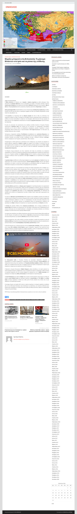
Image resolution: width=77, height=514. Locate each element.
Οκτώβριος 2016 (55, 454)
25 (55, 497)
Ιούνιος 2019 (54, 389)
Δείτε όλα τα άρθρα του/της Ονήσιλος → (22, 339)
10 (52, 492)
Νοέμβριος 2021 (55, 329)
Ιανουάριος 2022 (55, 325)
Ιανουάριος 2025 (55, 253)
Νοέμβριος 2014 (55, 475)
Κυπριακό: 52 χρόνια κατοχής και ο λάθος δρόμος (26, 317)
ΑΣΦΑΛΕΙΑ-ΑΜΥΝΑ (21, 49)
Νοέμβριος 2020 (55, 354)
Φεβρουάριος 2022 (56, 323)
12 (58, 492)
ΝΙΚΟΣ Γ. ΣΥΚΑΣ (56, 186)
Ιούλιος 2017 (54, 436)
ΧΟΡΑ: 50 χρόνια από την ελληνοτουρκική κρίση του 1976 (11, 318)
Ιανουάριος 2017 (55, 448)
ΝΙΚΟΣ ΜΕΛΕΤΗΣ (56, 195)
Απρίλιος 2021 (55, 344)
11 (55, 492)
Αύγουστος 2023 (55, 288)
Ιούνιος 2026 (54, 219)
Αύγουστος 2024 (55, 264)
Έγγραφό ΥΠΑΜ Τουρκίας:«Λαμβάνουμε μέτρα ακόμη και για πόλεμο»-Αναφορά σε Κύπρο (40, 319)
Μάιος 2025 (54, 245)
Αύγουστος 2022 (55, 311)
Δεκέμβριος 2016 (55, 450)
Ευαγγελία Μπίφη (13, 299)
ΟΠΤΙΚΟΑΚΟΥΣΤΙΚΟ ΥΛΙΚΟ (58, 49)
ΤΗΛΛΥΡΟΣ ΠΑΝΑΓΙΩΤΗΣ (58, 172)
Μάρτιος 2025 (55, 249)
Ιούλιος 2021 (54, 337)
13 (61, 492)
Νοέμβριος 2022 (55, 305)
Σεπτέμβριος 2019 (56, 383)
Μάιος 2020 (54, 366)
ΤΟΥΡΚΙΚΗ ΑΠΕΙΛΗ (41, 49)
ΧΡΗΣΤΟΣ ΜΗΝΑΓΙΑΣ (57, 166)
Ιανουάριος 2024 (55, 278)
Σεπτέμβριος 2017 (56, 432)
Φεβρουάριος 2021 (56, 348)
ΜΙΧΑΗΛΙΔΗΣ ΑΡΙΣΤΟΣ (58, 119)
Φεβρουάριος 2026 (56, 227)
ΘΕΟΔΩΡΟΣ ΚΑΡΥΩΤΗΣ (58, 135)
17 (52, 495)
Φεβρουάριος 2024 (56, 276)
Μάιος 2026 (54, 221)
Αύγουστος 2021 (55, 335)
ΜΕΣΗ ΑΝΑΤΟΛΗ (27, 299)
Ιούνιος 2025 (54, 243)
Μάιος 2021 (54, 342)
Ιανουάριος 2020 (55, 374)
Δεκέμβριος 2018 (55, 401)
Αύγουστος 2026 (55, 215)
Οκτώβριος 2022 (55, 307)
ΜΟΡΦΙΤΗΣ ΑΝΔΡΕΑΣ (58, 133)
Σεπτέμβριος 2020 (56, 358)
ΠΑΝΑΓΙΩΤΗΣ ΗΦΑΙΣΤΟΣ (58, 137)
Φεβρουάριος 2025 (56, 251)
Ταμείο (28, 52)
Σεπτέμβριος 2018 (56, 407)
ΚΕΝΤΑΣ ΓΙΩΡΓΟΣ (57, 162)
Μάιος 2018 (54, 415)
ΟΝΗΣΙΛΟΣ (11, 6)
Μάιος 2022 (54, 317)
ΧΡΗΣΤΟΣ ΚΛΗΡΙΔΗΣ (57, 168)
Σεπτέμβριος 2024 (56, 262)
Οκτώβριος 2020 (55, 356)
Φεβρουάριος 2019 (56, 397)
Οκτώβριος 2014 (55, 477)
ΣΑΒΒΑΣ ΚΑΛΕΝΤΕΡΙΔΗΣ (58, 139)
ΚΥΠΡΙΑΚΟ (13, 49)
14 (64, 492)
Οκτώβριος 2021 (55, 331)
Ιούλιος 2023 (54, 290)
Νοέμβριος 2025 (55, 233)
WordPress (66, 512)
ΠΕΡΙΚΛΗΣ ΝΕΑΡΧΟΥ (57, 143)
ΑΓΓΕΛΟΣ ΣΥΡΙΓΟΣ (57, 182)
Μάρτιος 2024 (55, 274)
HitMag (70, 512)
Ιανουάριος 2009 (55, 479)
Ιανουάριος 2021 (55, 350)
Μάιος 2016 (54, 464)
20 (61, 495)
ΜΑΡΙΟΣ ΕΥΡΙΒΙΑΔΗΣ (57, 125)
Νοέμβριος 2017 (55, 428)
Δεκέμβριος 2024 (55, 256)
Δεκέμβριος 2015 (55, 473)
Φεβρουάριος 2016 (56, 471)
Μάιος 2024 (54, 270)
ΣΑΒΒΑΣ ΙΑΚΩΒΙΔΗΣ (57, 113)
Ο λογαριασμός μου (36, 52)
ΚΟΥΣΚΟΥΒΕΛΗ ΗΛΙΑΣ (58, 127)
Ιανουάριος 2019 (55, 399)
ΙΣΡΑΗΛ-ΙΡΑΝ (21, 299)
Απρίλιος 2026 (55, 223)
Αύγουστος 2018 (55, 409)
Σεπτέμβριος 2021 (56, 333)
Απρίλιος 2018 (55, 417)
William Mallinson (56, 180)
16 (70, 492)
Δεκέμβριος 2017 (55, 426)
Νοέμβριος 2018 (55, 403)
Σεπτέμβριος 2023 (56, 286)
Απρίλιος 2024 (55, 272)
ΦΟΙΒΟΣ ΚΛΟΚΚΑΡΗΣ (58, 100)
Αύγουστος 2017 (55, 434)
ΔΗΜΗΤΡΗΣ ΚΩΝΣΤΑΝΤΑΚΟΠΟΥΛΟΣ (61, 131)
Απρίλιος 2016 (55, 466)
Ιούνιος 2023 (54, 292)
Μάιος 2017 (54, 440)
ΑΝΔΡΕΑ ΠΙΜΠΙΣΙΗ (57, 160)
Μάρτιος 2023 (55, 296)
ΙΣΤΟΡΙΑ (49, 49)
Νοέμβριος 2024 (55, 258)
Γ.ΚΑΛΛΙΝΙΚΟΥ (56, 170)
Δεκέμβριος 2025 (55, 231)
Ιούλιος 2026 (54, 217)
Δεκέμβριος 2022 (55, 303)
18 (55, 495)
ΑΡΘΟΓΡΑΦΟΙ (8, 52)
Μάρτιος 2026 (55, 225)
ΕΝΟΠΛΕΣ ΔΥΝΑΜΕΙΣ (31, 49)
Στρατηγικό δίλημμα (35, 299)
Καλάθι (23, 52)
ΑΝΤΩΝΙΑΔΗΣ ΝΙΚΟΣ (57, 174)
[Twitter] (8, 296)
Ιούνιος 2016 (54, 462)
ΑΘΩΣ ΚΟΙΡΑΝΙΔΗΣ (57, 190)
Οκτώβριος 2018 (55, 405)
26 (58, 497)
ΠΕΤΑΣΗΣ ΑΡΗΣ (56, 109)
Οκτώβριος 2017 (55, 430)
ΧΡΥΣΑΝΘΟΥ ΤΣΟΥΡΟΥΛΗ (59, 158)
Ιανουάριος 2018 (55, 423)
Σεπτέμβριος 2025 (56, 237)
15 (67, 492)
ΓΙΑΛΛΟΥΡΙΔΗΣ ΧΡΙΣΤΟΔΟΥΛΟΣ (60, 123)
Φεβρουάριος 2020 (56, 372)
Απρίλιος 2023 (55, 294)
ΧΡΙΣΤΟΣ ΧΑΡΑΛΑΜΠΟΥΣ (58, 141)
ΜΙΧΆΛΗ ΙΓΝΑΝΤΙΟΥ (57, 152)
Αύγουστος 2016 (55, 458)
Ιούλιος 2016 (54, 460)
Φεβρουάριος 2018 (56, 421)
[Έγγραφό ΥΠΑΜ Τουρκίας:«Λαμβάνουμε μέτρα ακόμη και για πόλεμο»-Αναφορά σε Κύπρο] (42, 310)
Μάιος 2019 (54, 391)
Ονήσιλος (19, 63)
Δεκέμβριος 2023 (55, 280)
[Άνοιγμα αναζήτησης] (71, 50)
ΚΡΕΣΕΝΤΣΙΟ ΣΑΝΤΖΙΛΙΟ (58, 149)
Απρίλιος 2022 (55, 319)
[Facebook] (6, 296)
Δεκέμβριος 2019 (55, 376)
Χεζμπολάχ (42, 299)
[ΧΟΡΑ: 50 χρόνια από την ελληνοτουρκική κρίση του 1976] (12, 310)
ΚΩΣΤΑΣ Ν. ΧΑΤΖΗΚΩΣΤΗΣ (59, 104)
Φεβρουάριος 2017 (56, 446)
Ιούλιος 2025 (54, 241)
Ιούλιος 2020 (54, 362)
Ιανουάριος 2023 (55, 301)
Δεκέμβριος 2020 (55, 352)
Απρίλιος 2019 (55, 393)
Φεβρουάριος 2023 (56, 299)
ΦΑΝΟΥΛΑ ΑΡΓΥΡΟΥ (57, 117)
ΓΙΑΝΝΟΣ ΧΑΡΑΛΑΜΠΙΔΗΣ (59, 102)
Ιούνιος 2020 (54, 364)
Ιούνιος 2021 (54, 339)
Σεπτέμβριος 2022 (56, 309)
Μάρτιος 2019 (55, 395)
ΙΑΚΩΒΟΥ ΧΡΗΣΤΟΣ (57, 129)
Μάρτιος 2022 (55, 321)
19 (58, 495)
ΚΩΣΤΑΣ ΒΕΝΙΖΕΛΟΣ (57, 121)
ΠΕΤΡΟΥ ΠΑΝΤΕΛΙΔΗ (57, 156)
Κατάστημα (17, 52)
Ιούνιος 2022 (54, 315)
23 (70, 495)
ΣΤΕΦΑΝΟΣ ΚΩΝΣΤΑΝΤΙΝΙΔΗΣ (60, 188)
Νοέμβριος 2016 (55, 452)
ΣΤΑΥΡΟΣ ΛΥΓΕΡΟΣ (57, 154)
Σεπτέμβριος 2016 (56, 456)
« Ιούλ (52, 503)
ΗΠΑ (18, 299)
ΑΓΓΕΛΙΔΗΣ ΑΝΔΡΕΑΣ (58, 178)
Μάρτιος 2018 (55, 419)
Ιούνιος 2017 (54, 438)
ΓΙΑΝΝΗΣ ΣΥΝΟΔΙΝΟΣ (58, 164)
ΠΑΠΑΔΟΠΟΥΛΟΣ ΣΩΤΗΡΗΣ (59, 193)
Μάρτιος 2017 (55, 444)
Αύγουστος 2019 (55, 385)
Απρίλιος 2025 (55, 247)
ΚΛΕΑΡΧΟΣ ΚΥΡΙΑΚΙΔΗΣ (58, 176)
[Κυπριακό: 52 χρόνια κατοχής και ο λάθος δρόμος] (27, 310)
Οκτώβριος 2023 (55, 284)
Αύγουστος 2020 (55, 360)
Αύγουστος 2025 (55, 239)
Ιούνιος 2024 (54, 268)
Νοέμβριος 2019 (55, 378)
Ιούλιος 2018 (54, 411)
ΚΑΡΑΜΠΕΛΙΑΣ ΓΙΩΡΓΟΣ (58, 184)
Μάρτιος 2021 (55, 346)
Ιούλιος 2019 (54, 387)
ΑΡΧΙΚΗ (7, 49)
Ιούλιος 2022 (54, 313)
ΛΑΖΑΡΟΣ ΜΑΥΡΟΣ (57, 115)
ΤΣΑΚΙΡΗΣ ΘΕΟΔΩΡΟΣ (58, 197)
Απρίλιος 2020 (55, 368)
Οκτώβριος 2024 (55, 260)
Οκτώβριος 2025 (55, 235)
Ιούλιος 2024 (54, 266)
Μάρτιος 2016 (55, 469)
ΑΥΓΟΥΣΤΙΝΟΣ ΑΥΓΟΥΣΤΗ (58, 145)
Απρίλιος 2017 (55, 442)
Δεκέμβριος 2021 (55, 327)
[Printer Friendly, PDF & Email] (27, 92)
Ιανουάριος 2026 (55, 229)
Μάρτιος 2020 (55, 370)
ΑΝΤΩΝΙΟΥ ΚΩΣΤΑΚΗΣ (58, 111)
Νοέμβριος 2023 (55, 282)
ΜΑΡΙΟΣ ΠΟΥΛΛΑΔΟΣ (57, 147)
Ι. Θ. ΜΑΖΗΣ (55, 106)
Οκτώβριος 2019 (55, 380)
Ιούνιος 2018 (54, 413)
